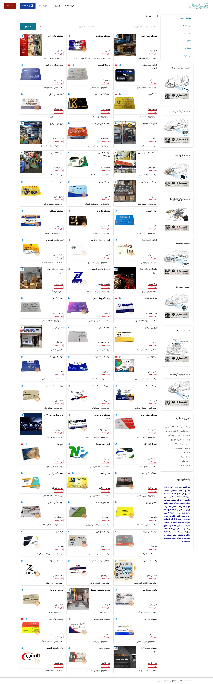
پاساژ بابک (186, 452)
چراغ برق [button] (56, 6)
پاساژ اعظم (186, 461)
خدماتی (188, 48)
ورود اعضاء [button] (26, 5)
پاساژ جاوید (185, 457)
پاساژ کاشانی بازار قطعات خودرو (178, 431)
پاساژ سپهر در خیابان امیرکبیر (179, 444)
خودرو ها (187, 33)
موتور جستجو (43, 6)
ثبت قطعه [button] (10, 5)
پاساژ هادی (185, 465)
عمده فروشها (173, 513)
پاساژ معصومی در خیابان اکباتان (177, 426)
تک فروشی (176, 506)
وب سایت (187, 55)
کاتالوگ (188, 40)
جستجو (28, 26)
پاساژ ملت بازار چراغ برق (180, 439)
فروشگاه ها (187, 25)
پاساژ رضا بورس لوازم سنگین (179, 435)
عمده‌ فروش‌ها (185, 18)
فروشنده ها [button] (69, 6)
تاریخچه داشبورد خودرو (181, 448)
